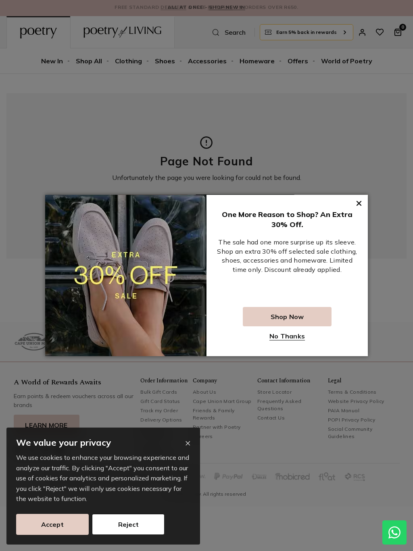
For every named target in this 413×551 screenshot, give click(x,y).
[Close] (187, 443)
